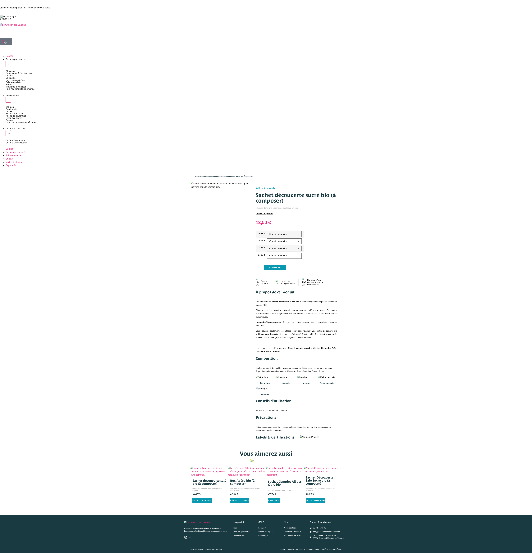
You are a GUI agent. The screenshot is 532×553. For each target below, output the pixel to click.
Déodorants (11, 109)
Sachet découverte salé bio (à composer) (209, 482)
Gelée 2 (261, 240)
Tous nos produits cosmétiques (21, 122)
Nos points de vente (292, 536)
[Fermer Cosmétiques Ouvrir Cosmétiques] (8, 100)
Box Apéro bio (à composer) (242, 482)
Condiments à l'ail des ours (19, 73)
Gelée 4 (261, 255)
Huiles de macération (16, 116)
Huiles (9, 111)
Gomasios (11, 78)
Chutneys (10, 71)
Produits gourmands (241, 532)
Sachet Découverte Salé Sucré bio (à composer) (319, 480)
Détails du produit (264, 213)
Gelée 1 (261, 233)
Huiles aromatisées (15, 80)
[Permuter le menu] (2, 51)
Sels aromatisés (13, 82)
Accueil (198, 176)
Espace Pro (5, 19)
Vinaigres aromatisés (16, 87)
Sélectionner (202, 501)
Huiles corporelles (14, 113)
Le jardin (262, 528)
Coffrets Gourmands (15, 140)
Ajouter (275, 267)
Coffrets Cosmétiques (16, 143)
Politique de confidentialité (316, 549)
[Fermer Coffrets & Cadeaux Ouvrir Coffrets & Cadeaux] (8, 133)
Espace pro (263, 536)
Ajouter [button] (274, 501)
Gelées (9, 75)
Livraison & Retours (292, 532)
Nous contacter (290, 528)
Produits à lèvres (14, 118)
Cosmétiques (238, 536)
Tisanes (236, 528)
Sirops (9, 84)
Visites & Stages (8, 16)
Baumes (10, 107)
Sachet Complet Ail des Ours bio (285, 483)
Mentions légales (335, 549)
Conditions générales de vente (291, 549)
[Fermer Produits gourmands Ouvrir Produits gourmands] (8, 64)
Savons (9, 120)
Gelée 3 (261, 248)
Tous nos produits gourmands (20, 89)
